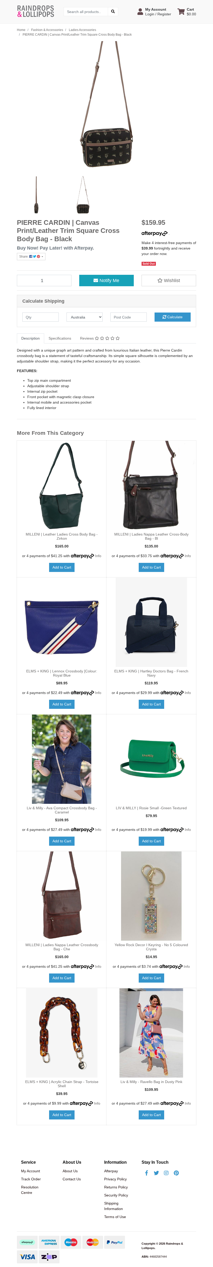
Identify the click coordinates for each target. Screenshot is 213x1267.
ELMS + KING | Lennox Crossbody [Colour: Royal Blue (61, 673)
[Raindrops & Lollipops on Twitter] (156, 1173)
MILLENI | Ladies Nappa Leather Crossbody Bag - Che (61, 947)
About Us (70, 1171)
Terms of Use (115, 1217)
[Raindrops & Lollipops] (36, 11)
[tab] (30, 338)
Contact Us (72, 1179)
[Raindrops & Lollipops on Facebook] (146, 1173)
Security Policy (116, 1195)
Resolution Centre (29, 1190)
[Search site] (113, 11)
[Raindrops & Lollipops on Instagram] (166, 1173)
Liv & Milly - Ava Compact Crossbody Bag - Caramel (62, 810)
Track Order (31, 1179)
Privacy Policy (115, 1179)
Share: (24, 256)
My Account (30, 1171)
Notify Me (108, 280)
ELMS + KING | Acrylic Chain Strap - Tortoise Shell (61, 1084)
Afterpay (111, 1171)
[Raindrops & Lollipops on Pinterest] (176, 1173)
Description (30, 338)
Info (98, 556)
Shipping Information (113, 1206)
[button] (154, 11)
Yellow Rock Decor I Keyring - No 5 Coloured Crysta (151, 947)
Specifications (60, 338)
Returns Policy (116, 1187)
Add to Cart (61, 567)
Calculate (174, 317)
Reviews (87, 338)
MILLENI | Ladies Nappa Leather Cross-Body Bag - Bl (151, 536)
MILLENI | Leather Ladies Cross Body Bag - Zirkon (62, 536)
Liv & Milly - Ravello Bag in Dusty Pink (151, 1082)
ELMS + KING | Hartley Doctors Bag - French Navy (151, 673)
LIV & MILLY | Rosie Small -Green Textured (151, 808)
